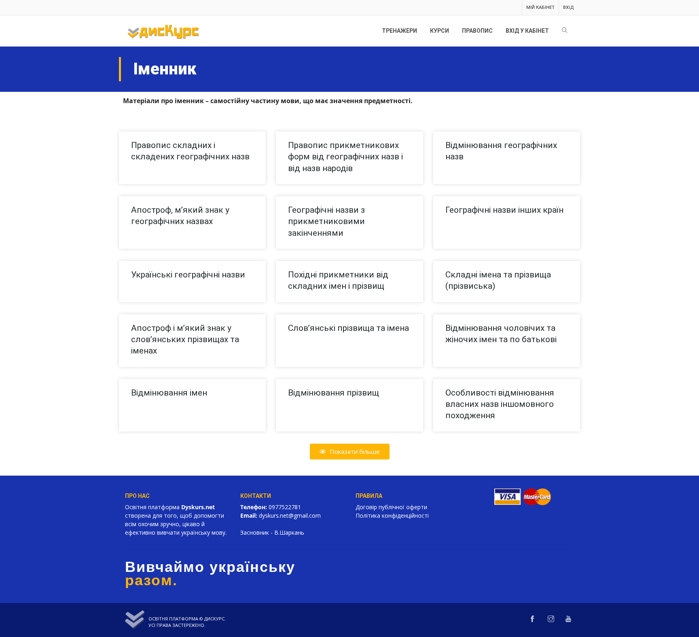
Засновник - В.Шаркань (272, 532)
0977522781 (285, 507)
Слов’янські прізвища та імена (348, 328)
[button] (350, 451)
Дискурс (214, 619)
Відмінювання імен (169, 393)
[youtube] (568, 619)
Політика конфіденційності (392, 515)
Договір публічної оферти (391, 507)
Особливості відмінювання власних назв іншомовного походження (499, 404)
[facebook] (532, 619)
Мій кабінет (540, 7)
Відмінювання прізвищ (333, 393)
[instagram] (551, 619)
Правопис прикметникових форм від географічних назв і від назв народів (345, 156)
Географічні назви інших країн (504, 210)
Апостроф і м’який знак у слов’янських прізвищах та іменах (185, 339)
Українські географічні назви (188, 274)
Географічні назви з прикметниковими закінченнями (326, 221)
